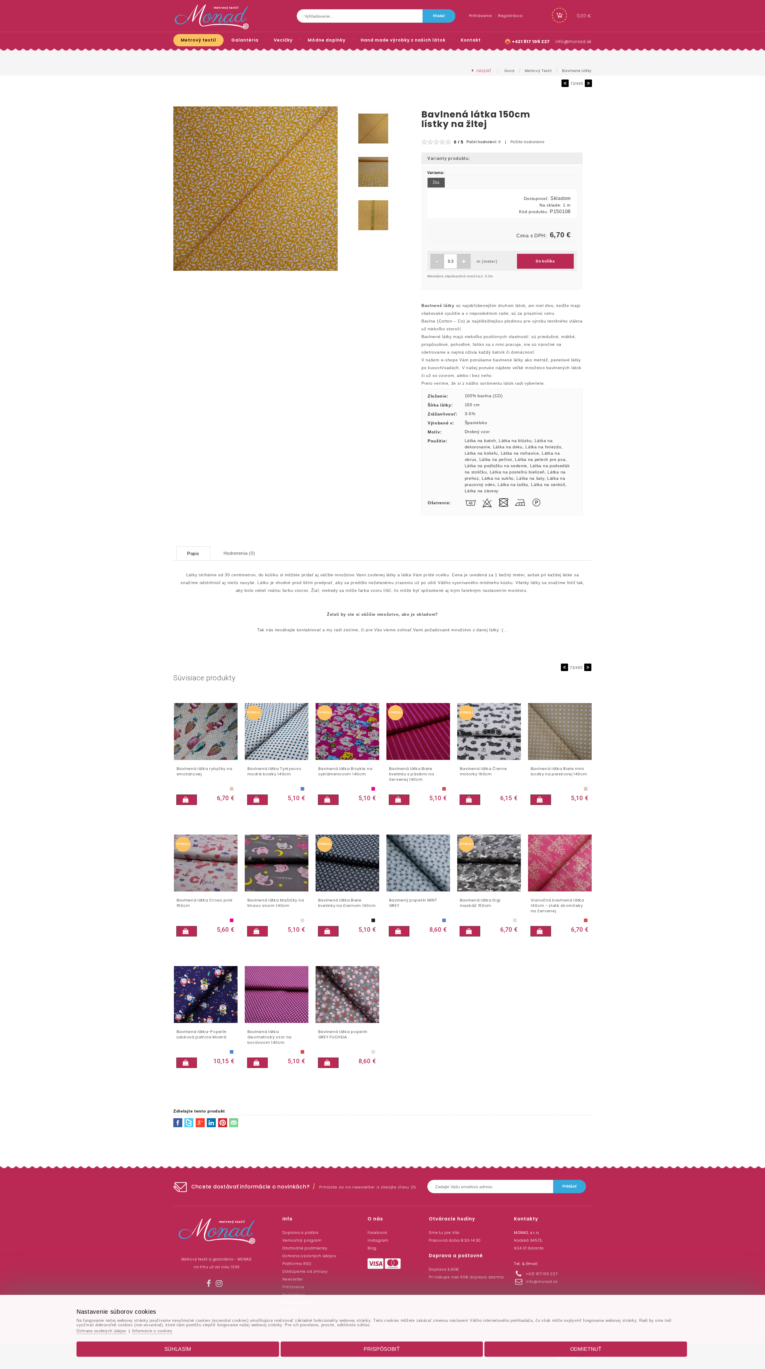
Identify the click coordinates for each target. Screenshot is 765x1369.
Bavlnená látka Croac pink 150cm (205, 903)
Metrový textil (538, 70)
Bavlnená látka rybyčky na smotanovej (204, 771)
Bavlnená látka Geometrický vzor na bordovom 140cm (269, 1037)
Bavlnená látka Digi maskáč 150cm (480, 903)
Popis (193, 553)
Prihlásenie (293, 1286)
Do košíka (545, 261)
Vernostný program (302, 1240)
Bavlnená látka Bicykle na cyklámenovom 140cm (345, 771)
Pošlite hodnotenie (527, 142)
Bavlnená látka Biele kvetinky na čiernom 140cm (347, 903)
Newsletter (292, 1279)
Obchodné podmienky (304, 1248)
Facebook (377, 1232)
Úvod (509, 70)
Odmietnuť (586, 1349)
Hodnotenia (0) (239, 553)
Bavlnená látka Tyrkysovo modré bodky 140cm (274, 771)
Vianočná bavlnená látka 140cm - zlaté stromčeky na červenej (557, 906)
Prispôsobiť (382, 1349)
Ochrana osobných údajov (309, 1255)
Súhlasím (178, 1349)
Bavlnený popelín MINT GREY (413, 903)
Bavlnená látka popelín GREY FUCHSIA (343, 1034)
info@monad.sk (574, 42)
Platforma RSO (296, 1263)
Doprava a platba (300, 1232)
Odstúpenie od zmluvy (305, 1271)
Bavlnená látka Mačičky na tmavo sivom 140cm (275, 903)
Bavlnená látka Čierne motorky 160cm (483, 771)
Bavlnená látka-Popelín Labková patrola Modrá (202, 1034)
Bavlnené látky (577, 70)
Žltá (436, 183)
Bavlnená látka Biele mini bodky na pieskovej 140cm (559, 771)
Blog (372, 1248)
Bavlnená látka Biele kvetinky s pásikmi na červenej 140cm (411, 774)
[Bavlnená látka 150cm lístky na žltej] (255, 271)
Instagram (378, 1240)
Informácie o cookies (152, 1331)
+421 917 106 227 (531, 42)
